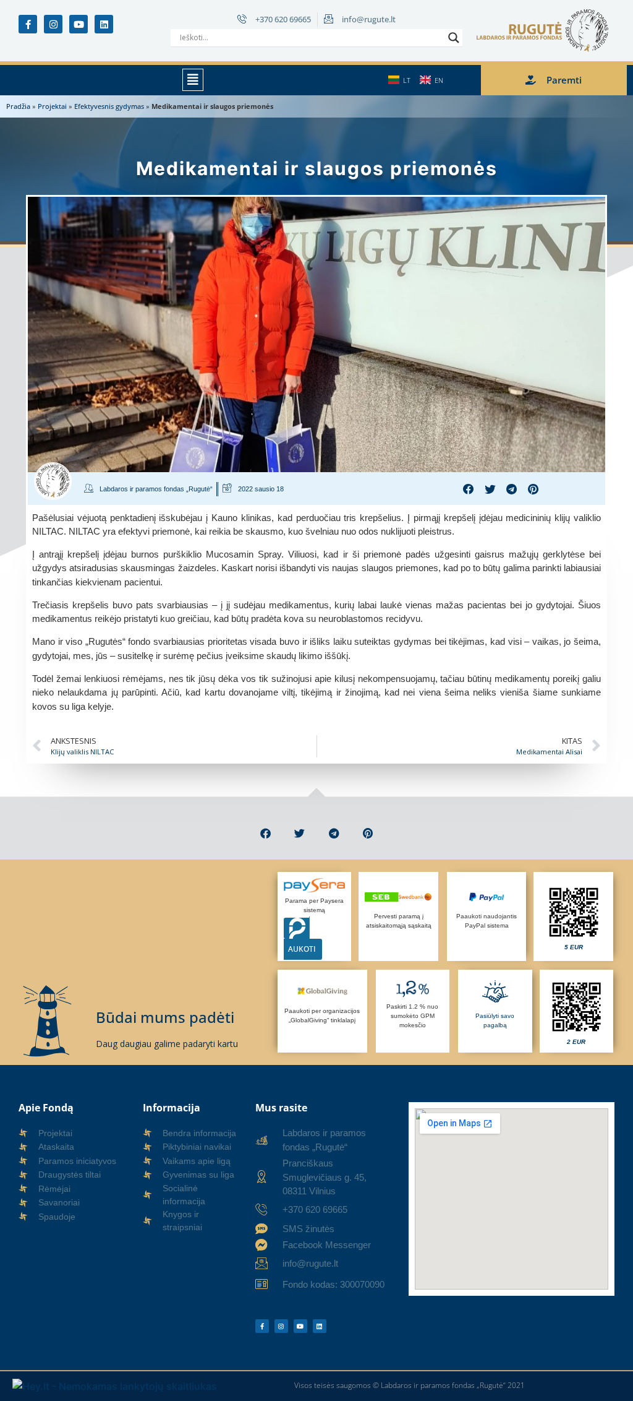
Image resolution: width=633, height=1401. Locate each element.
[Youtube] (78, 24)
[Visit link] (573, 916)
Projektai (52, 106)
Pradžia (18, 106)
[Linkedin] (104, 24)
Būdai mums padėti (165, 1017)
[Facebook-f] (28, 24)
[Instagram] (53, 24)
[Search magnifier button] (453, 37)
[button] (193, 80)
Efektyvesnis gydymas (109, 106)
